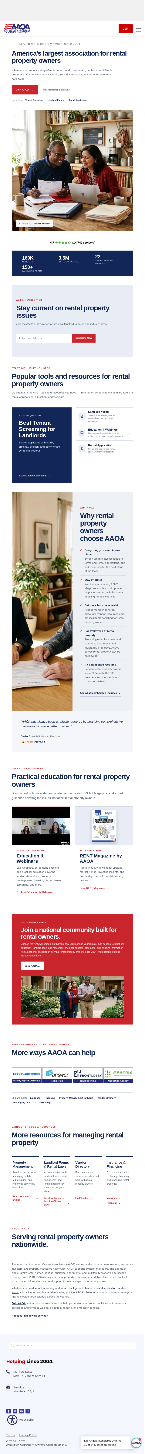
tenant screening (45, 1288)
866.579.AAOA (22, 1369)
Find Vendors (84, 1198)
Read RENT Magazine (94, 888)
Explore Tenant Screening (34, 475)
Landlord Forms (56, 100)
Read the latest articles (25, 1198)
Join (126, 29)
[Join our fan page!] (8, 1408)
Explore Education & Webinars (36, 892)
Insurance (35, 1098)
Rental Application (78, 100)
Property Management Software (76, 1098)
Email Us (19, 1384)
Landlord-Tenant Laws (57, 1203)
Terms (10, 1432)
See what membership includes (100, 693)
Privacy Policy (28, 1432)
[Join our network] (21, 1408)
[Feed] (27, 1408)
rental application (106, 1288)
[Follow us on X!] (15, 1408)
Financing (50, 1098)
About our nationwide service (30, 1312)
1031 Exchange (43, 1102)
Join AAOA (24, 89)
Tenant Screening (34, 100)
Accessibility (27, 1417)
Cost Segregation (21, 1102)
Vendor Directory (106, 1098)
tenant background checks (76, 1288)
